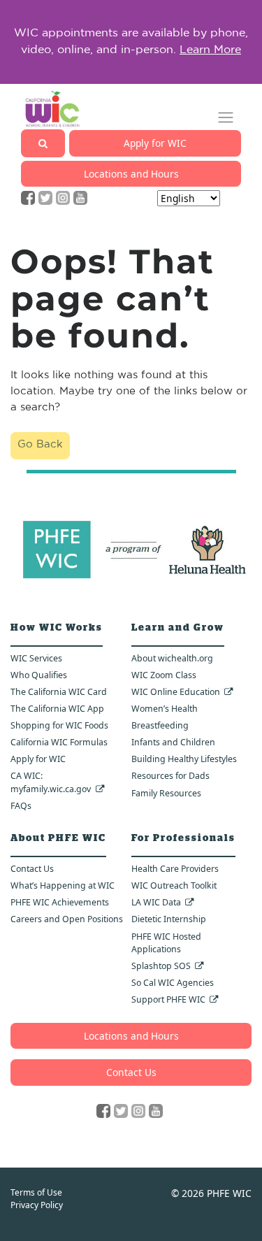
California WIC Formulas (59, 742)
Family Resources (166, 793)
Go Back (40, 445)
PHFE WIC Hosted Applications (166, 943)
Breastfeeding (160, 725)
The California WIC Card (58, 692)
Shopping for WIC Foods (59, 725)
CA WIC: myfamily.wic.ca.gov (50, 782)
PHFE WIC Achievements (59, 902)
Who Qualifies (38, 675)
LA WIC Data (156, 902)
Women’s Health (164, 709)
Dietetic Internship (168, 919)
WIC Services (36, 658)
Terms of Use (36, 1192)
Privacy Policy (36, 1205)
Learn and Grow (177, 628)
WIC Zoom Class (163, 675)
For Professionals (183, 838)
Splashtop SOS (161, 966)
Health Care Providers (175, 869)
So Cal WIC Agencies (172, 983)
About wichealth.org (172, 658)
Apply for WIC (155, 143)
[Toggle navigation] (226, 117)
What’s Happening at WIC (62, 885)
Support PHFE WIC (168, 999)
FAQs (20, 806)
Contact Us (32, 869)
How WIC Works (56, 628)
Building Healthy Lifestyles (184, 759)
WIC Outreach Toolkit (174, 885)
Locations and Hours (131, 173)
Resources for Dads (170, 776)
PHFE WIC (229, 1193)
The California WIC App (57, 709)
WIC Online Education (175, 692)
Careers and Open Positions (66, 919)
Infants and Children (173, 742)
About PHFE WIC (58, 838)
